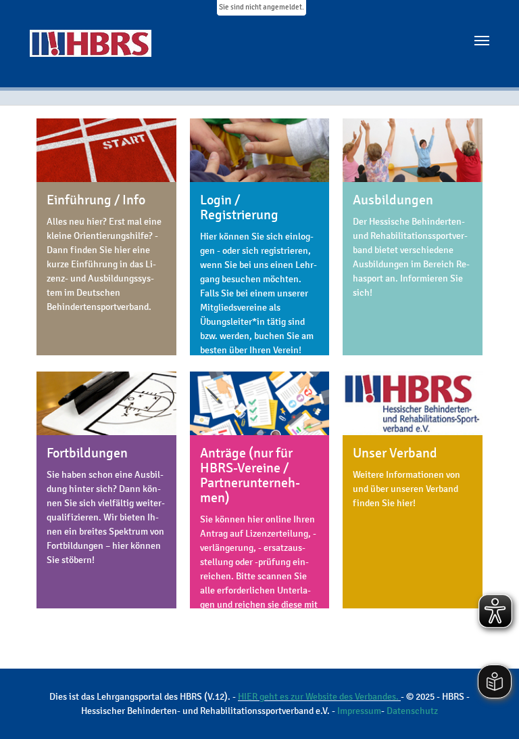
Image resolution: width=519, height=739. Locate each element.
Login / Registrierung (239, 207)
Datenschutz (412, 711)
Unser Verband (395, 453)
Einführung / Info (96, 200)
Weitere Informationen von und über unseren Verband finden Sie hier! (406, 489)
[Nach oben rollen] (490, 710)
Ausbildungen (393, 200)
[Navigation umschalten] (481, 40)
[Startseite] (96, 52)
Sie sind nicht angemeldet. (261, 7)
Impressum (359, 711)
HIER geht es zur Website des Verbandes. (319, 696)
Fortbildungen (87, 453)
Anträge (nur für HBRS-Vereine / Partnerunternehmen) (250, 475)
